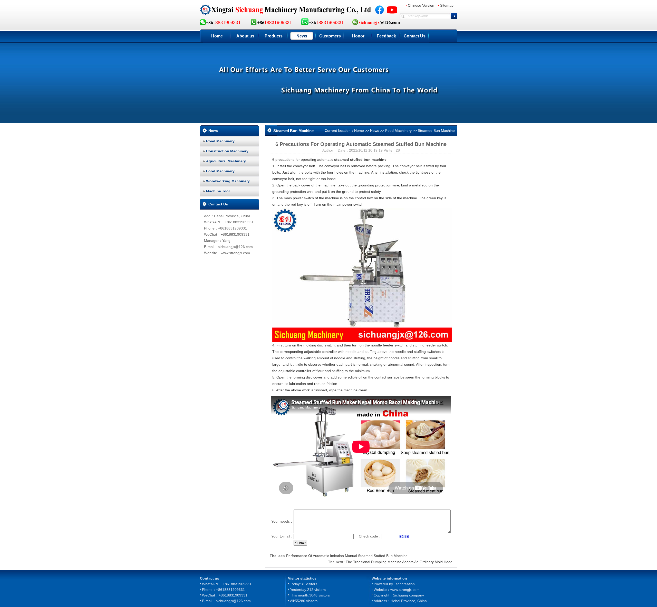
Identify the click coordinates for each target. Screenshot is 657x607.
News (301, 36)
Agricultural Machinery (226, 161)
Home (217, 36)
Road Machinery (220, 141)
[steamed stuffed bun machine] (362, 275)
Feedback (386, 36)
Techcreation (404, 584)
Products (274, 36)
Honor (358, 36)
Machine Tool (218, 191)
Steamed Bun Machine (436, 130)
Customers (330, 36)
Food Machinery (220, 171)
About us (245, 36)
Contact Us (415, 36)
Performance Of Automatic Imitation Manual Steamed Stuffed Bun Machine (347, 556)
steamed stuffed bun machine (360, 159)
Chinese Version (421, 5)
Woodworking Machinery (228, 181)
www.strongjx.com (405, 590)
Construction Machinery (227, 151)
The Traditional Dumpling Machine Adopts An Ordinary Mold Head (399, 562)
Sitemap (446, 5)
